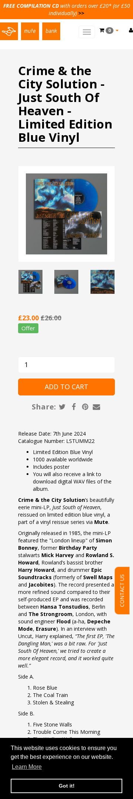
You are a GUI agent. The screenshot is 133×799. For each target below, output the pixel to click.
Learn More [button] (27, 767)
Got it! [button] (67, 786)
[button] (109, 30)
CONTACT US (122, 590)
